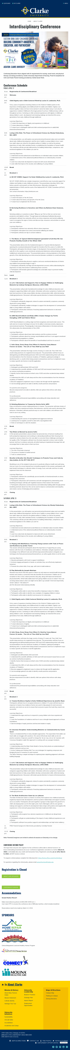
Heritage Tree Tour (10, 1003)
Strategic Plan (28, 997)
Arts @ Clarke (9, 1020)
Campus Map (50, 993)
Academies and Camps (12, 1025)
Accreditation (9, 1023)
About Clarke (37, 21)
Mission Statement (10, 998)
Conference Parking (11, 887)
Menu (66, 3)
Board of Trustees (29, 994)
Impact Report (28, 1000)
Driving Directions (51, 998)
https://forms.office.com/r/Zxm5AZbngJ (50, 858)
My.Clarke (17, 3)
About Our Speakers (11, 876)
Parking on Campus (52, 996)
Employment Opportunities (47, 1043)
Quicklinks (7, 3)
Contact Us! (34, 1041)
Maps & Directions (18, 1041)
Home (29, 21)
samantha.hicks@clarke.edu (45, 862)
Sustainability (9, 1017)
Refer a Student (61, 1041)
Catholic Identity (10, 1001)
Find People (46, 1041)
